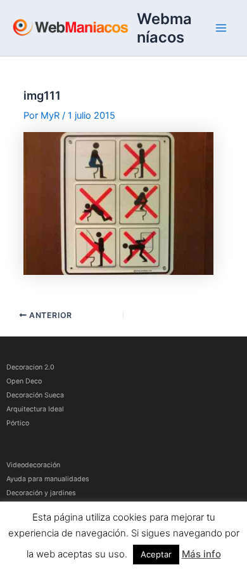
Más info (201, 554)
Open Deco (24, 381)
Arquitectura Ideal (35, 409)
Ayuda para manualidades (47, 479)
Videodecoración (33, 465)
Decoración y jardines (41, 493)
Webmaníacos (164, 28)
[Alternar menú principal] (221, 28)
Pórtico (17, 423)
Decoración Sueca (35, 395)
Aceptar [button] (156, 554)
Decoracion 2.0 (30, 367)
